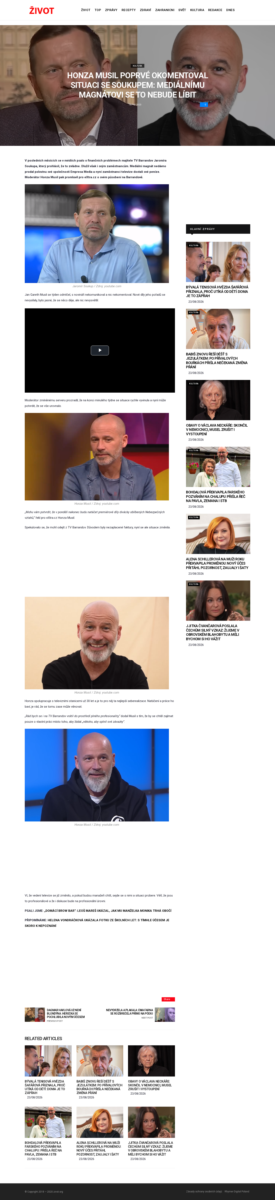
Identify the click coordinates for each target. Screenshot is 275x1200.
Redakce (215, 10)
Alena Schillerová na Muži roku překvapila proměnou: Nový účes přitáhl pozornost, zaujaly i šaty (99, 1148)
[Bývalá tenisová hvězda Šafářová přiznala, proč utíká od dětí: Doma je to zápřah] (48, 1061)
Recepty (129, 10)
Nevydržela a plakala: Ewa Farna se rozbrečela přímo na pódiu (129, 1014)
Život (85, 10)
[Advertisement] (100, 563)
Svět (182, 10)
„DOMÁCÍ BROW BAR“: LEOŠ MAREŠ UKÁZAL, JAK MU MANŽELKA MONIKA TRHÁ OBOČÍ (107, 911)
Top (98, 10)
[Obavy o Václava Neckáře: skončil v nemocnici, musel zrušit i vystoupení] (151, 1061)
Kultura (197, 10)
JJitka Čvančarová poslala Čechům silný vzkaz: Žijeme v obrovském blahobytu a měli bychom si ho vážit (150, 1148)
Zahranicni (165, 10)
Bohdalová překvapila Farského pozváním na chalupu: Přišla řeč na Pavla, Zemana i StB (43, 1148)
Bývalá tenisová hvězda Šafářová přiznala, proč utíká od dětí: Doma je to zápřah (45, 1087)
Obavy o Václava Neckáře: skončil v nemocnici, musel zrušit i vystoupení (150, 1085)
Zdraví (145, 10)
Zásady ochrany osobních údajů (204, 1191)
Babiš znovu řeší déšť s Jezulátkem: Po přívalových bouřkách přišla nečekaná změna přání (99, 1087)
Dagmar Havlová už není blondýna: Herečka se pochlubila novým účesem (66, 1015)
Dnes (230, 10)
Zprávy (111, 10)
